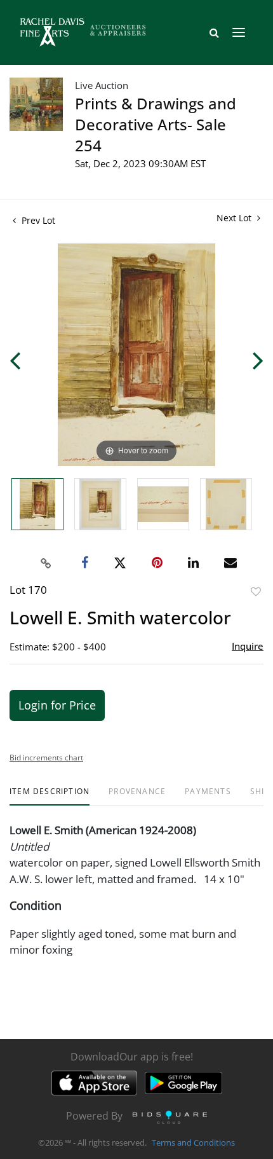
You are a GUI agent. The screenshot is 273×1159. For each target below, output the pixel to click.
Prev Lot (37, 220)
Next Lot (235, 217)
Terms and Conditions (193, 1142)
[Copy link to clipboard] (46, 563)
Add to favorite (255, 591)
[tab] (50, 796)
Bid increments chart (46, 757)
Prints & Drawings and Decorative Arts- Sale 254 (155, 124)
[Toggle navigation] (238, 32)
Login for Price (57, 705)
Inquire (247, 646)
